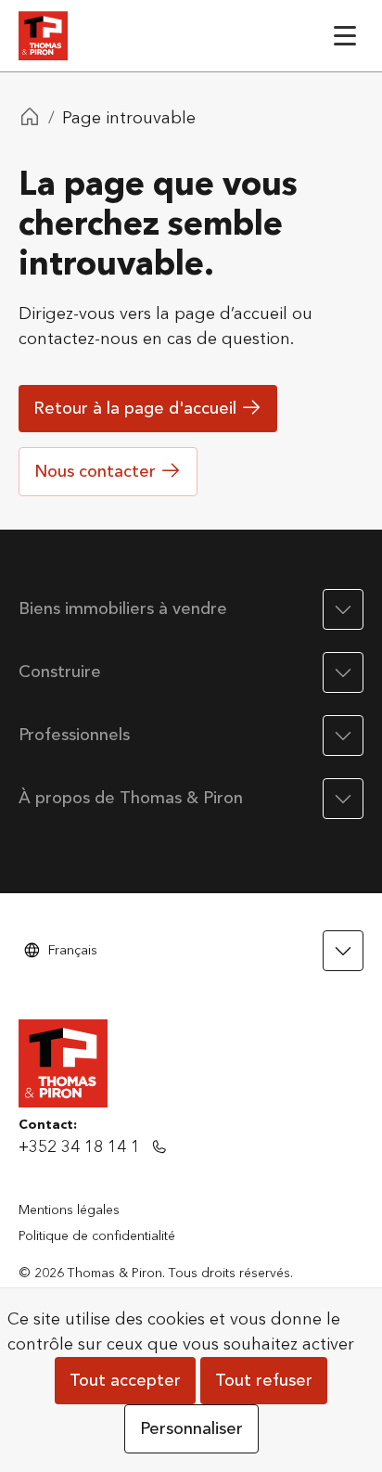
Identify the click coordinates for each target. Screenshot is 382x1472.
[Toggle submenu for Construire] (343, 672)
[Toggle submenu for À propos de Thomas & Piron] (343, 798)
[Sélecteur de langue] (343, 950)
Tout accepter (125, 1380)
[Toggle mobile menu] (344, 35)
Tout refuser (263, 1380)
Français (72, 950)
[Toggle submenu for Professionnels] (343, 735)
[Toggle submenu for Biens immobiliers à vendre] (343, 609)
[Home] (30, 119)
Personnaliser (191, 1429)
